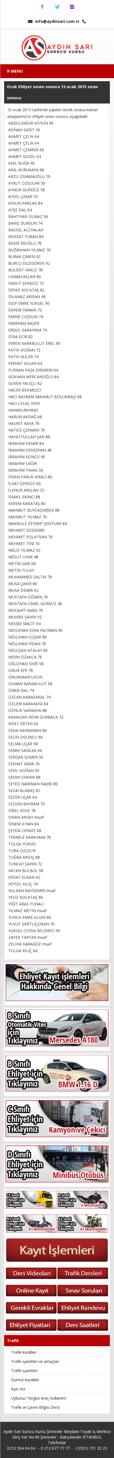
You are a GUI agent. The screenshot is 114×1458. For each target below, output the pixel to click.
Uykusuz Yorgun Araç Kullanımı (38, 1398)
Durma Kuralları (25, 1379)
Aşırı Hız (18, 1389)
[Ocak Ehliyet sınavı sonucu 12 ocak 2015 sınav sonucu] (57, 47)
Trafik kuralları (23, 1352)
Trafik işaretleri (24, 1370)
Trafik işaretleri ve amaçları (35, 1361)
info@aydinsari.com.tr (57, 21)
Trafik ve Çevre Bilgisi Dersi (35, 1407)
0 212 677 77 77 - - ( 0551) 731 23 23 (74, 1448)
